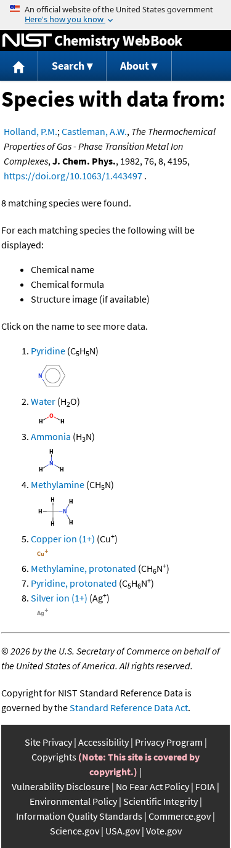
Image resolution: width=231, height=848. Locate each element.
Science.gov (74, 831)
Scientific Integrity (160, 801)
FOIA (205, 786)
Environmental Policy (73, 801)
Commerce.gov (179, 816)
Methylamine (57, 484)
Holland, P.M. (30, 131)
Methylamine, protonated (83, 568)
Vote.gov (164, 831)
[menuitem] (19, 66)
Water (43, 401)
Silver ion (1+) (59, 598)
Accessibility (103, 742)
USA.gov (122, 831)
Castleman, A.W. (94, 131)
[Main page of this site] (19, 66)
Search (68, 66)
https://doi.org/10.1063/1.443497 (73, 175)
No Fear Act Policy (152, 786)
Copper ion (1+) (63, 538)
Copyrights (53, 757)
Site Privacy (48, 742)
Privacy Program (169, 742)
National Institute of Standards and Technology (27, 41)
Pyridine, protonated (74, 583)
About (134, 66)
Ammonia (51, 436)
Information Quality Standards (79, 816)
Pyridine (48, 350)
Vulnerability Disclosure (61, 786)
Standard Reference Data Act (129, 707)
